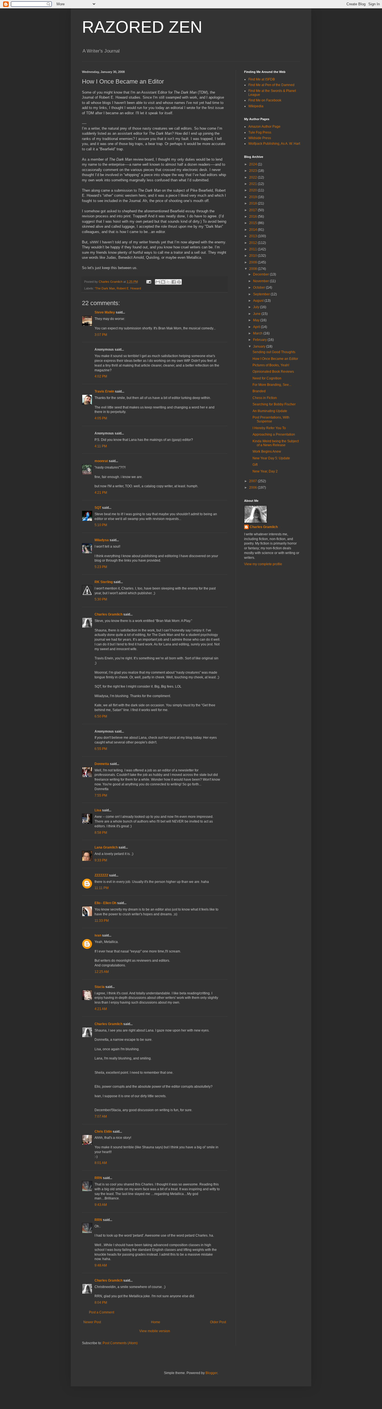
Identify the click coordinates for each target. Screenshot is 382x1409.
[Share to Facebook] (173, 282)
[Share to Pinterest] (179, 282)
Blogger (211, 1373)
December (261, 274)
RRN (98, 1178)
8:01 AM (101, 1163)
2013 (253, 236)
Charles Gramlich (108, 614)
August (259, 301)
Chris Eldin (103, 1132)
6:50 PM (101, 716)
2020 (253, 190)
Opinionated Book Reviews (273, 372)
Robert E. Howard (129, 288)
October (259, 287)
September (262, 294)
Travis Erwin (104, 391)
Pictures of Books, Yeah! (271, 365)
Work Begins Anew (267, 451)
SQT (98, 508)
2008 (253, 269)
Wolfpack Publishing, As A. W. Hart (274, 144)
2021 (253, 184)
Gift (255, 465)
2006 (253, 488)
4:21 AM (101, 1009)
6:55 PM (101, 749)
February (260, 340)
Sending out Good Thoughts (274, 352)
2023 (253, 171)
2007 (253, 481)
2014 (253, 230)
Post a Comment (101, 1312)
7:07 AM (101, 1116)
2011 (253, 249)
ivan (98, 935)
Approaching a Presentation (274, 434)
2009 (253, 262)
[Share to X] (168, 282)
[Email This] (158, 282)
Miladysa (102, 540)
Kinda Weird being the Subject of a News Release (276, 443)
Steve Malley (105, 312)
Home (155, 1322)
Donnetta (102, 764)
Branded (259, 391)
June (257, 314)
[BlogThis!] (163, 282)
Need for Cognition (267, 378)
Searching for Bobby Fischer (274, 404)
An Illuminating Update (270, 411)
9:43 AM (101, 1205)
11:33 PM (102, 921)
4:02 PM (101, 376)
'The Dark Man (105, 288)
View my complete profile (263, 564)
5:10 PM (101, 525)
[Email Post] (148, 281)
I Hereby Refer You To (269, 428)
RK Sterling (104, 582)
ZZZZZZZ (101, 875)
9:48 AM (101, 1265)
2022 (253, 177)
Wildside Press (259, 138)
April (257, 327)
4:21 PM (101, 493)
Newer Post (92, 1322)
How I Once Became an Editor (275, 359)
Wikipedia (255, 106)
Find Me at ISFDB (261, 79)
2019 (253, 197)
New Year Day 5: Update (271, 458)
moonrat (101, 461)
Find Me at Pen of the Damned (271, 85)
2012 (253, 243)
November (261, 281)
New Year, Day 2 (265, 471)
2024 (253, 164)
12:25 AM (102, 972)
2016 (253, 216)
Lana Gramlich (106, 847)
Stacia (100, 987)
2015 (253, 223)
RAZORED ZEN (142, 27)
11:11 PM (102, 888)
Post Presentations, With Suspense (271, 419)
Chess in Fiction (265, 398)
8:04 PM (101, 1303)
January (259, 346)
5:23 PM (101, 567)
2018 (253, 203)
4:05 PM (101, 418)
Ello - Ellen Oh (105, 903)
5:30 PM (101, 599)
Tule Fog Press (259, 132)
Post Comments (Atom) (120, 1343)
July (256, 307)
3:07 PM (101, 335)
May (256, 320)
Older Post (218, 1322)
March (258, 333)
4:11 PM (101, 446)
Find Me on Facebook (264, 100)
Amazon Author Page (264, 127)
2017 (253, 210)
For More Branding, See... (272, 385)
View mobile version (154, 1331)
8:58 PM (101, 833)
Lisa (98, 810)
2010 (253, 256)
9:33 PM (101, 860)
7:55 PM (101, 795)
